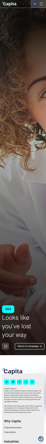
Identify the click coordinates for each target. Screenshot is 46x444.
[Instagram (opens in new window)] (19, 382)
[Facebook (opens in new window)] (26, 382)
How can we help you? (5, 346)
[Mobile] (41, 3)
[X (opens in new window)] (32, 382)
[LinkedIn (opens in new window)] (7, 382)
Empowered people (12, 428)
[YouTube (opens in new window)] (13, 382)
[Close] (35, 3)
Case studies (10, 432)
